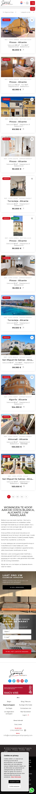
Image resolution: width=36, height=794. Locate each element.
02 (13, 497)
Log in (25, 715)
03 (17, 497)
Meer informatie (16, 777)
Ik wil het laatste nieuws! (17, 651)
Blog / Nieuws (25, 701)
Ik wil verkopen (17, 587)
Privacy (15, 750)
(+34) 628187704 (16, 730)
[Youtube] (22, 681)
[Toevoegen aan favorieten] (32, 20)
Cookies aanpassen (14, 786)
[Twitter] (14, 681)
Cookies (22, 750)
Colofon (8, 750)
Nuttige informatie (25, 705)
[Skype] (26, 681)
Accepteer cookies (14, 781)
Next (33, 28)
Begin (9, 701)
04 (22, 497)
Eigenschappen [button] (9, 705)
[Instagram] (18, 681)
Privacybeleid (23, 644)
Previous (3, 28)
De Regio (9, 708)
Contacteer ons (25, 708)
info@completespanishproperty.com (18, 735)
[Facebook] (10, 681)
